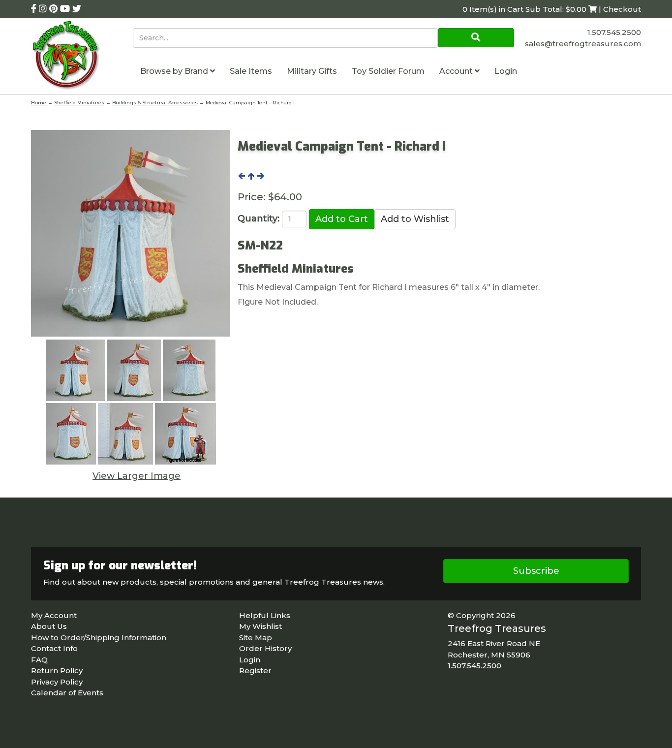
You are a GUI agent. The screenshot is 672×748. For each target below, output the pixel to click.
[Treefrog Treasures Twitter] (76, 8)
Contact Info (54, 648)
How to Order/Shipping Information (98, 637)
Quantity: (258, 218)
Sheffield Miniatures (79, 102)
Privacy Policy (57, 681)
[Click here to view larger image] (130, 233)
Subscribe (536, 570)
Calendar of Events (67, 692)
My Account (54, 615)
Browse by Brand (175, 71)
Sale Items (251, 71)
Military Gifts (312, 71)
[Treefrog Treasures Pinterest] (54, 8)
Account (457, 71)
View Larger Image (136, 475)
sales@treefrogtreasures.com (583, 43)
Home (39, 102)
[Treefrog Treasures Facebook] (35, 8)
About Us (49, 626)
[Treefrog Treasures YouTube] (66, 8)
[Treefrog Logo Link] (82, 56)
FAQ (39, 659)
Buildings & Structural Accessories (155, 102)
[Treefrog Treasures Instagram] (44, 8)
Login (505, 71)
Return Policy (57, 670)
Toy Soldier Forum (388, 71)
